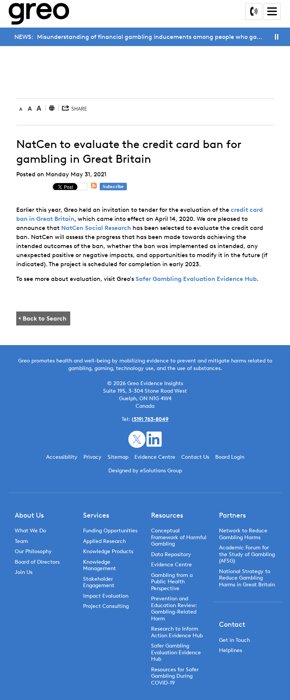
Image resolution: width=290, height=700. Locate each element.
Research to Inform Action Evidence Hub (177, 632)
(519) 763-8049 (150, 419)
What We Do (30, 530)
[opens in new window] (136, 438)
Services (96, 515)
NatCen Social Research (96, 227)
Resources (167, 515)
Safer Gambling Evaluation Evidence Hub (196, 278)
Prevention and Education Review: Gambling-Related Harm (174, 608)
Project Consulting (106, 606)
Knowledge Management (99, 565)
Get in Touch (234, 640)
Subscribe (113, 186)
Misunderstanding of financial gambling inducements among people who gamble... (151, 36)
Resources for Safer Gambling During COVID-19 (175, 676)
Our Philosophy (33, 551)
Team (21, 541)
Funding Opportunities (110, 530)
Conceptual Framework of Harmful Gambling (179, 537)
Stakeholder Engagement (98, 582)
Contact (232, 624)
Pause (276, 37)
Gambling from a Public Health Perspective (172, 582)
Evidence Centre (171, 564)
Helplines (230, 650)
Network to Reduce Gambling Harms (243, 534)
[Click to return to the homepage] (39, 14)
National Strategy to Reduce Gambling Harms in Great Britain (247, 578)
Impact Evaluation (105, 596)
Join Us (23, 572)
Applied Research (104, 541)
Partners (232, 515)
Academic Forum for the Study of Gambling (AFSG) (247, 554)
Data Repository (171, 554)
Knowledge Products (109, 551)
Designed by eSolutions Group (145, 470)
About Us (29, 515)
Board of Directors (37, 562)
